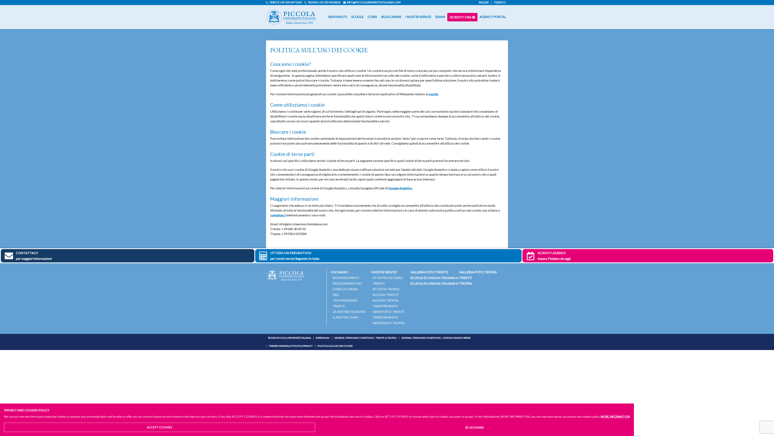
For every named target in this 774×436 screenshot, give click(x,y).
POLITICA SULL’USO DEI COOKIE (335, 345)
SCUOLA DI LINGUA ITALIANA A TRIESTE (441, 278)
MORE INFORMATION (615, 416)
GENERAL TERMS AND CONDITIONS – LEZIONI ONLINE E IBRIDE (436, 337)
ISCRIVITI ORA (460, 17)
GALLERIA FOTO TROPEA (478, 272)
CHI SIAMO (339, 272)
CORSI (372, 17)
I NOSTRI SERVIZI (418, 17)
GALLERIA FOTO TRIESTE (429, 272)
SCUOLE (357, 17)
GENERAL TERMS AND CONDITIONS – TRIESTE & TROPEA (365, 337)
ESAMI (440, 17)
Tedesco (500, 2)
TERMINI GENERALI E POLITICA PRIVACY (291, 345)
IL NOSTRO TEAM (345, 317)
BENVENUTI (337, 17)
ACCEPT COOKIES (159, 427)
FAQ (336, 295)
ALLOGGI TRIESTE (385, 295)
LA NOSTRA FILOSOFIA (349, 311)
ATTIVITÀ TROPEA (386, 289)
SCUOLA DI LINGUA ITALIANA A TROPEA (441, 283)
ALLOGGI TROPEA (385, 300)
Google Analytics (400, 188)
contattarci (278, 215)
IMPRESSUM (322, 337)
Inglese (484, 2)
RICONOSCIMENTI (346, 278)
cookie (433, 94)
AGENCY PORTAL (493, 17)
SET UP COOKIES (474, 427)
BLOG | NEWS (391, 17)
